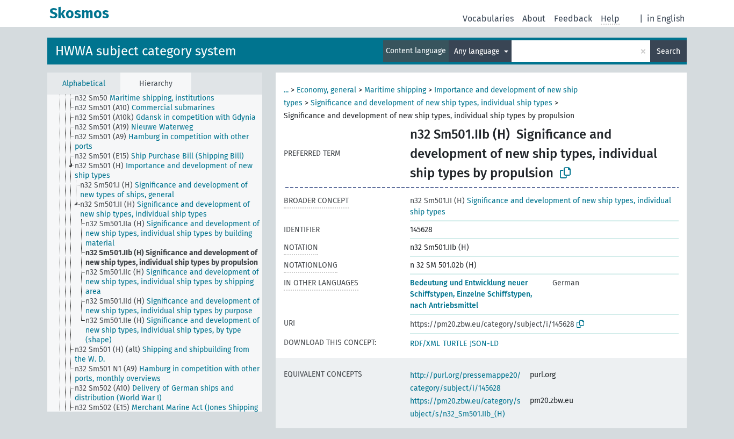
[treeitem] (149, 98)
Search (668, 51)
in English (666, 18)
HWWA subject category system (145, 51)
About (533, 18)
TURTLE (455, 343)
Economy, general (326, 90)
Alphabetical (83, 83)
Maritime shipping (395, 90)
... (286, 90)
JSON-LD (484, 343)
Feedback (573, 18)
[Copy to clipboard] (565, 173)
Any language (478, 51)
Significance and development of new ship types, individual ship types (431, 102)
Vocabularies (488, 18)
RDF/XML (425, 343)
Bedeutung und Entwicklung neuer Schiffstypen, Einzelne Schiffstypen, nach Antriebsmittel (471, 294)
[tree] (154, 253)
